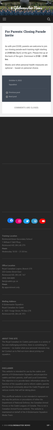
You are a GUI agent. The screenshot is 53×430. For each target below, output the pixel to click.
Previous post (14, 92)
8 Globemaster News (26, 8)
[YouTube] (43, 221)
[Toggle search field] (48, 19)
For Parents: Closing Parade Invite (25, 33)
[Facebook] (11, 220)
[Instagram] (19, 221)
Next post (13, 96)
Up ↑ (49, 425)
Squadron (13, 85)
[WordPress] (35, 221)
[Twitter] (27, 221)
